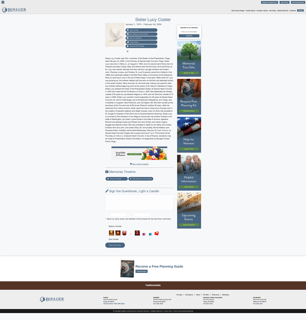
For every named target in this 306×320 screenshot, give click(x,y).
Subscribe (189, 36)
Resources (215, 295)
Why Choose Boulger (237, 10)
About (198, 295)
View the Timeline (115, 179)
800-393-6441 (119, 304)
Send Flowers (134, 42)
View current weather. (140, 164)
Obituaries (293, 10)
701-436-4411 (257, 304)
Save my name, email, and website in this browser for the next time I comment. (139, 219)
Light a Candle (133, 30)
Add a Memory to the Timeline (138, 34)
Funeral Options (250, 10)
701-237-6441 (108, 304)
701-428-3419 (158, 304)
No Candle (114, 239)
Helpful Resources (282, 10)
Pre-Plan (206, 295)
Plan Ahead (272, 10)
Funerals (179, 295)
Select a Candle (115, 226)
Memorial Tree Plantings (136, 46)
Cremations (189, 295)
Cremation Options (262, 10)
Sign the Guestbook (135, 38)
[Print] (127, 51)
